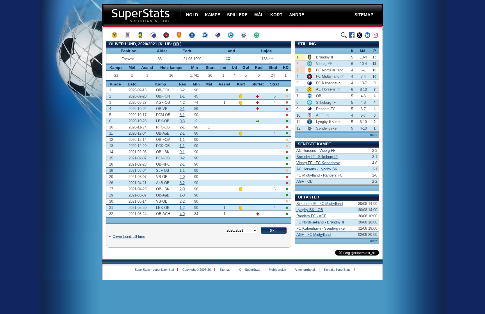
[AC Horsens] (117, 35)
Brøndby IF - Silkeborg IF (317, 157)
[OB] (207, 35)
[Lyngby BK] (194, 35)
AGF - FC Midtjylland (313, 234)
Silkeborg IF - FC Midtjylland (319, 204)
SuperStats (142, 15)
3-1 (182, 115)
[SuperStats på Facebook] (351, 35)
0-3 (182, 121)
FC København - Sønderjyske (320, 228)
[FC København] (155, 35)
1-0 (182, 195)
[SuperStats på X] (359, 35)
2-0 (182, 177)
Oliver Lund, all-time (129, 236)
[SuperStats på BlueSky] (367, 35)
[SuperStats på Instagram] (375, 35)
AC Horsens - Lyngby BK (316, 169)
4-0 (182, 214)
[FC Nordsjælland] (181, 35)
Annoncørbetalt (305, 269)
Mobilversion (277, 269)
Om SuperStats (249, 269)
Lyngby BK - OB (309, 210)
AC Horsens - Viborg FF (315, 150)
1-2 (182, 207)
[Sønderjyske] (246, 35)
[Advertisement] (68, 111)
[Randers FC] (220, 35)
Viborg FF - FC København (318, 163)
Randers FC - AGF (311, 216)
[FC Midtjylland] (168, 35)
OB (176, 44)
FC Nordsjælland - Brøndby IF (320, 222)
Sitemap (224, 269)
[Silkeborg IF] (233, 35)
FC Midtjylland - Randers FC (319, 175)
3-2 (182, 90)
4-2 (182, 102)
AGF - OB (304, 181)
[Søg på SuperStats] (344, 35)
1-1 (182, 96)
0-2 (182, 158)
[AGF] (130, 35)
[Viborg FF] (259, 35)
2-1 (182, 127)
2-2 (182, 201)
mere (373, 134)
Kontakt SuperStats (337, 269)
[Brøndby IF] (143, 35)
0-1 (182, 109)
